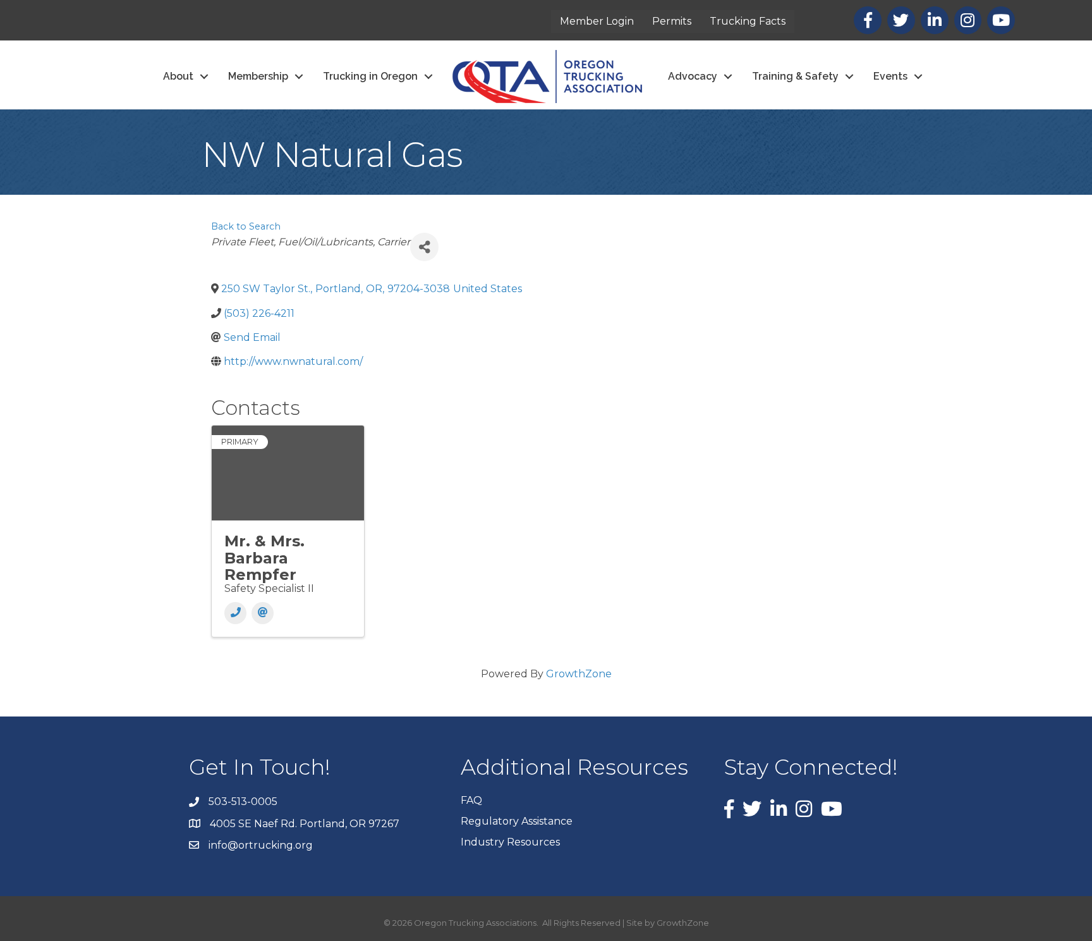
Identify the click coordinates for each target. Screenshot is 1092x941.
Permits (671, 21)
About (178, 76)
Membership (258, 76)
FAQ (471, 800)
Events (890, 76)
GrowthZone (579, 674)
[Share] (424, 247)
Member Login (597, 21)
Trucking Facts (748, 21)
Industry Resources (510, 842)
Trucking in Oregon (370, 76)
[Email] (263, 613)
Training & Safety (795, 76)
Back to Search (246, 226)
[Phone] (235, 613)
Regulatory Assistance (517, 821)
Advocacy (692, 76)
